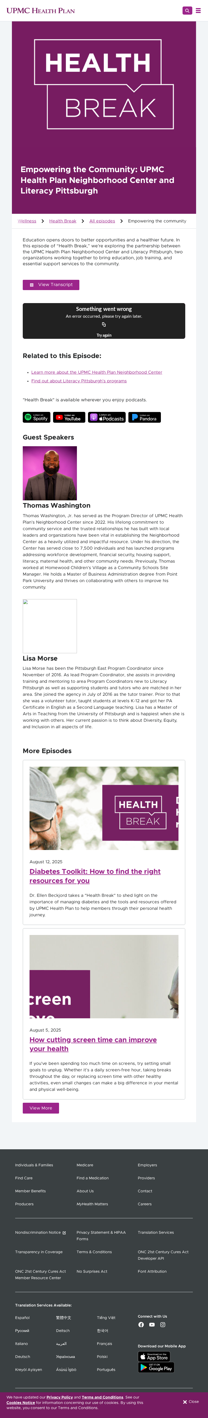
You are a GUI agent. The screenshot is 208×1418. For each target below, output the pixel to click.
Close (193, 1402)
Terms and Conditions (102, 1397)
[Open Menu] (198, 10)
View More (41, 1108)
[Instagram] (163, 1326)
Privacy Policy (60, 1397)
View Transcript (55, 285)
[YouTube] (152, 1326)
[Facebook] (141, 1326)
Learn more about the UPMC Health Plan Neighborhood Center (96, 372)
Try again (104, 335)
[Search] (187, 10)
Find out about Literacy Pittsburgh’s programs (79, 381)
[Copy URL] (104, 324)
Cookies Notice (20, 1403)
